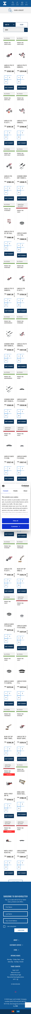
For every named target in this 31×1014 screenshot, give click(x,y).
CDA (16, 1006)
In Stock (7, 38)
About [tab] (25, 491)
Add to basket (9, 87)
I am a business (11, 926)
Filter (21, 25)
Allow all (15, 520)
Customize (14, 526)
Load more (15, 882)
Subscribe (21, 930)
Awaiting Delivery (21, 205)
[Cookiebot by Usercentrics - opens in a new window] (22, 486)
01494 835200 (15, 984)
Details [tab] (15, 491)
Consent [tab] (5, 491)
